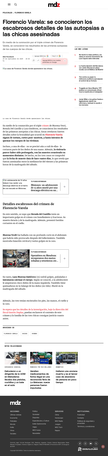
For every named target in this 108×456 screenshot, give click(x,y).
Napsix (57, 430)
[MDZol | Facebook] (80, 443)
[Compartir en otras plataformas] (38, 60)
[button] (9, 4)
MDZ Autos (36, 430)
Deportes (35, 418)
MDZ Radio (59, 421)
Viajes (34, 427)
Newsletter (36, 433)
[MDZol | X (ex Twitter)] (96, 443)
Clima (57, 415)
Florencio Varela (53, 134)
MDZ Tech (58, 427)
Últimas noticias (15, 415)
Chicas (24, 333)
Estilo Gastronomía (39, 424)
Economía (13, 418)
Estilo (12, 427)
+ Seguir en (54, 56)
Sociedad (35, 414)
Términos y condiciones (86, 426)
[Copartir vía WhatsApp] (34, 60)
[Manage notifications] (103, 446)
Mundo (12, 424)
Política (34, 411)
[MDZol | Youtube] (90, 443)
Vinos (12, 430)
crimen (45, 125)
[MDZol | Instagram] (85, 443)
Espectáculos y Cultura (40, 421)
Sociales (13, 434)
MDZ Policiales (8, 57)
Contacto (80, 418)
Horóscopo (59, 418)
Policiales (7, 13)
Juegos (57, 424)
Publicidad (81, 415)
